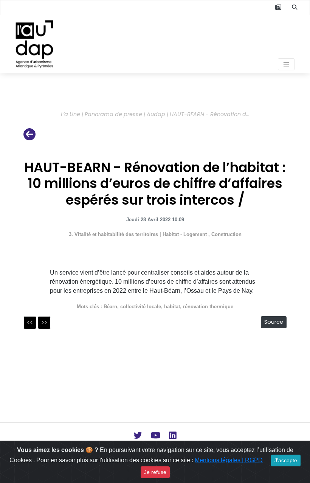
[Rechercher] (294, 7)
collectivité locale (140, 306)
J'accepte (285, 460)
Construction (226, 234)
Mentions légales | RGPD (229, 460)
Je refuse (155, 472)
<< (30, 322)
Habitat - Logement (185, 234)
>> (44, 322)
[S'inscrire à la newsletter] (278, 7)
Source (273, 322)
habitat (172, 306)
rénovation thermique (208, 306)
